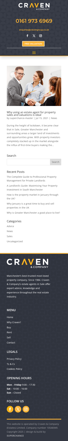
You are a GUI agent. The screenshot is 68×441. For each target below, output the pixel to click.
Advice (10, 226)
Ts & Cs (11, 364)
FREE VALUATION (33, 43)
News (54, 118)
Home (10, 317)
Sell (9, 337)
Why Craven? (14, 322)
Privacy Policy (14, 358)
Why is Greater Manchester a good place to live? (33, 212)
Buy (9, 327)
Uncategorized (15, 241)
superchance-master (21, 118)
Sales (10, 236)
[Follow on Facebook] (27, 35)
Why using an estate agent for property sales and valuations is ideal (31, 113)
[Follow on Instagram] (40, 35)
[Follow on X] (34, 35)
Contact (11, 342)
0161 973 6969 (34, 21)
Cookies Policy (14, 368)
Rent (9, 332)
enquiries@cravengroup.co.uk (34, 30)
